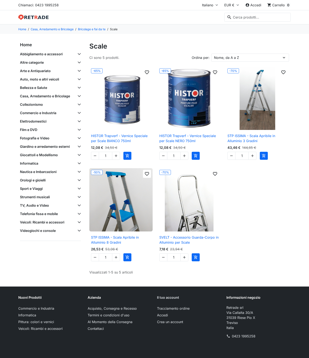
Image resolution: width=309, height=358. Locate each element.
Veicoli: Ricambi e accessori (42, 222)
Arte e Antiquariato (35, 71)
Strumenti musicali (35, 197)
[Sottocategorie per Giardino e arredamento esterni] (78, 146)
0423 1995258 (243, 336)
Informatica (29, 163)
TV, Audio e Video (34, 205)
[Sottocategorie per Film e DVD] (78, 129)
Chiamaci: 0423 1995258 (38, 5)
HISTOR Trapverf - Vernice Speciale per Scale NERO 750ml (187, 138)
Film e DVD (28, 130)
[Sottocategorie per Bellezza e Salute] (78, 87)
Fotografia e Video (34, 138)
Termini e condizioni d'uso (108, 315)
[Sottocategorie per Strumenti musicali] (78, 197)
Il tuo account (168, 297)
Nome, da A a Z (226, 57)
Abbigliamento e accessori (41, 54)
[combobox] (257, 17)
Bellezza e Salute (33, 88)
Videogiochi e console (38, 231)
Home (26, 44)
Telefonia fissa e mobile (39, 214)
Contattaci (96, 328)
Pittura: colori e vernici (36, 322)
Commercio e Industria (38, 113)
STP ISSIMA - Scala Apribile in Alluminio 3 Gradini (251, 138)
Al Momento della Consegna (110, 322)
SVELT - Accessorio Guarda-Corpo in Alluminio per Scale (189, 239)
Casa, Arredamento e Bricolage (45, 96)
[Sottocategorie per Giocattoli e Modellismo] (78, 155)
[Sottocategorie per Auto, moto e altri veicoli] (78, 79)
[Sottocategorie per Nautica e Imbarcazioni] (78, 171)
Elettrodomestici (33, 121)
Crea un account (170, 322)
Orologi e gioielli (33, 180)
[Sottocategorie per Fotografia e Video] (78, 138)
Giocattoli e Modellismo (39, 155)
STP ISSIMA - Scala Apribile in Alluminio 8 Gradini (115, 239)
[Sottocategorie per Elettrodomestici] (78, 121)
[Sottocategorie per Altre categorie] (78, 62)
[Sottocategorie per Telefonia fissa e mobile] (78, 213)
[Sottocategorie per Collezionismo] (78, 104)
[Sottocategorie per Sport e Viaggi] (78, 188)
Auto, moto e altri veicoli (39, 79)
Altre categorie (32, 62)
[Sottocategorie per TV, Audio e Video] (78, 205)
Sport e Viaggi (31, 188)
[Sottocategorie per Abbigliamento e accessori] (78, 54)
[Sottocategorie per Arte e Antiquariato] (78, 70)
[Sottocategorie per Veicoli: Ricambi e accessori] (78, 222)
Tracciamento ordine (173, 308)
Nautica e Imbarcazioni (38, 172)
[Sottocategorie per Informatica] (78, 163)
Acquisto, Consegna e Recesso (112, 308)
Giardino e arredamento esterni (45, 146)
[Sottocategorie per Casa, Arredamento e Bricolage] (78, 96)
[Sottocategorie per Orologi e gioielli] (78, 180)
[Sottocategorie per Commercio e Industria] (78, 113)
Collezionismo (31, 104)
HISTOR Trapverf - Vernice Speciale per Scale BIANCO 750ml (119, 138)
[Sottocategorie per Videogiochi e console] (78, 230)
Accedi (162, 315)
